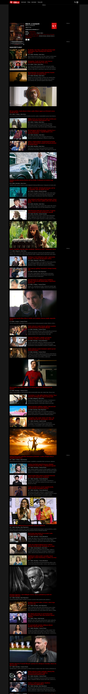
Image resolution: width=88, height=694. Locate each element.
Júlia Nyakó (31, 34)
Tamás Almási (32, 31)
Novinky (33, 2)
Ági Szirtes (36, 36)
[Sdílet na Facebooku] (26, 40)
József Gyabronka (29, 36)
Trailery (39, 2)
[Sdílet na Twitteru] (28, 40)
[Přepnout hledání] (75, 2)
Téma (28, 2)
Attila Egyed (37, 34)
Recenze (23, 2)
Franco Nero (43, 34)
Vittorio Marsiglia (50, 34)
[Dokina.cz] (15, 2)
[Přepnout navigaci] (77, 2)
